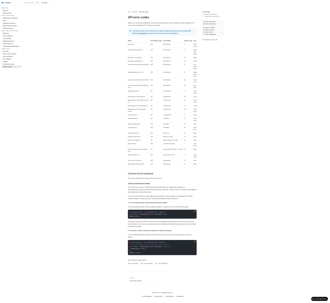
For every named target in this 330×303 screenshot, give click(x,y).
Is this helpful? (206, 39)
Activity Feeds (170, 296)
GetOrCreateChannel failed (139, 184)
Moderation (181, 296)
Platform (135, 12)
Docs (129, 12)
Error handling (142, 33)
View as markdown (210, 24)
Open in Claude (209, 30)
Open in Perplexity (210, 34)
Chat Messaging (147, 296)
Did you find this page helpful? (137, 260)
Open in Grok (209, 32)
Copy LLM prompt (210, 21)
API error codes (143, 12)
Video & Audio (159, 296)
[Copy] (195, 211)
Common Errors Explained (140, 173)
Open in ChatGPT (210, 27)
